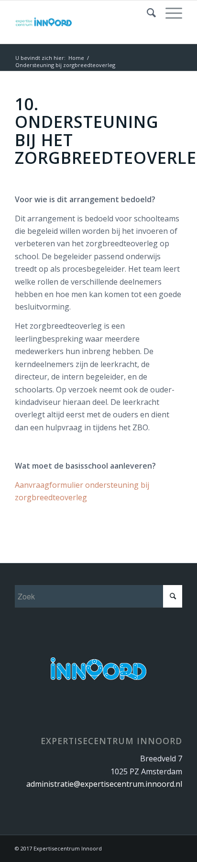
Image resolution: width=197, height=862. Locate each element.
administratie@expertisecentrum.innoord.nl (104, 784)
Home (76, 57)
